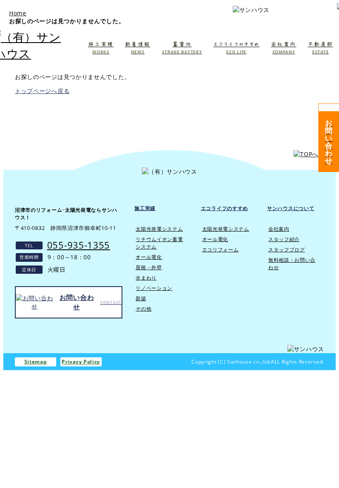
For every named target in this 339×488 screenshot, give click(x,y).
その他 (143, 308)
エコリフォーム (220, 249)
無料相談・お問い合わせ (291, 263)
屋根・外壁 (149, 267)
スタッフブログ (286, 249)
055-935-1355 (78, 245)
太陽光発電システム (159, 228)
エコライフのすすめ (224, 208)
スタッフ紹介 (284, 239)
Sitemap (35, 361)
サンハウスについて (290, 208)
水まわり (146, 277)
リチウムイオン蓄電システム (159, 243)
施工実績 (144, 208)
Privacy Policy (81, 361)
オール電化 (149, 257)
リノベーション (154, 288)
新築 (141, 298)
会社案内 (278, 228)
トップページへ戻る (42, 91)
